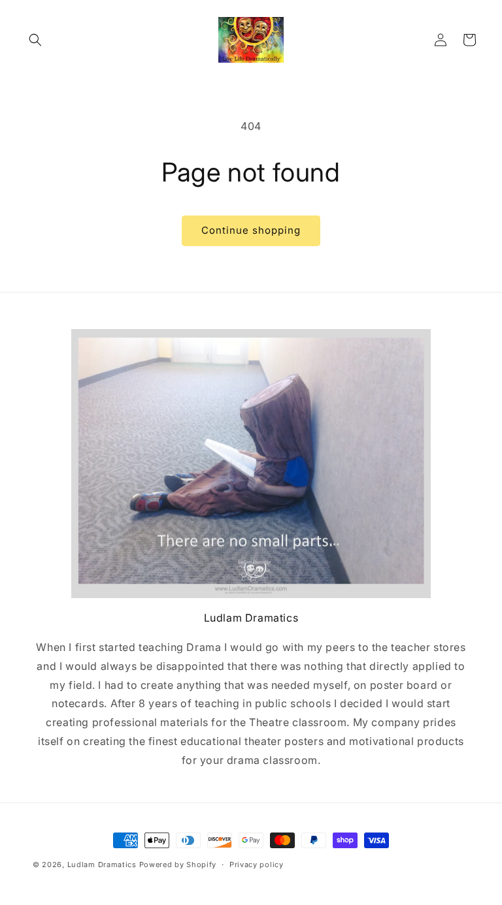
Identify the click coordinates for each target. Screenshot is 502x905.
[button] (35, 39)
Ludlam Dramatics (102, 864)
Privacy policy (256, 864)
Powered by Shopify (178, 864)
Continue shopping (251, 230)
